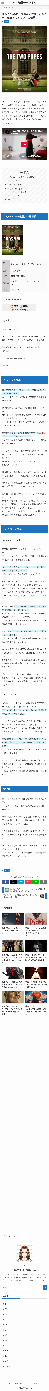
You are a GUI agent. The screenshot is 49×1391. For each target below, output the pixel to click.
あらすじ (15, 181)
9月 (6, 1346)
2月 (6, 1309)
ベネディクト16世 (19, 192)
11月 (6, 1356)
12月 (7, 1361)
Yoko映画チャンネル (24, 2)
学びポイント (13, 199)
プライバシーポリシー (32, 1384)
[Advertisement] (24, 1126)
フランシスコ (17, 195)
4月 (6, 1319)
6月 (6, 1330)
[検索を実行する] (45, 1287)
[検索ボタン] (46, 2)
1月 (6, 1304)
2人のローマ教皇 (15, 188)
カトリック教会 (14, 184)
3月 (6, 1314)
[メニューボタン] (2, 2)
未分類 (6, 21)
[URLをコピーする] (43, 882)
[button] (5, 882)
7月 (6, 1335)
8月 (6, 1340)
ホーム (11, 1384)
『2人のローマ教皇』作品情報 (21, 177)
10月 (7, 1351)
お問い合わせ (19, 1384)
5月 (6, 1325)
